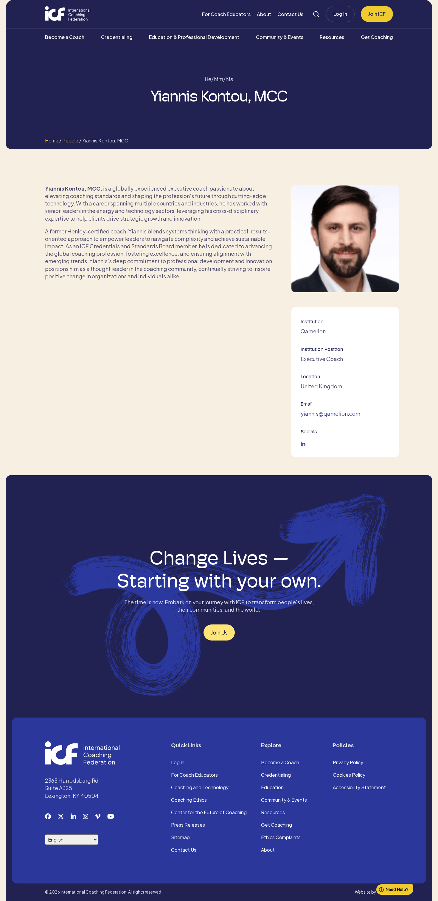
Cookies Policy (349, 775)
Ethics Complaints (281, 837)
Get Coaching (377, 37)
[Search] (316, 14)
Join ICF (377, 14)
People (70, 140)
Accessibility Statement (359, 787)
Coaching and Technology (200, 787)
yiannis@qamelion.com (330, 413)
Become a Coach (64, 37)
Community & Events (279, 37)
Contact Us (290, 14)
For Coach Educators (226, 14)
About (264, 14)
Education (272, 787)
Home (51, 140)
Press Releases (188, 825)
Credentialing (117, 37)
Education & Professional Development (194, 37)
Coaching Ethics (189, 800)
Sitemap (180, 837)
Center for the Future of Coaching (209, 812)
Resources (332, 37)
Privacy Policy (348, 762)
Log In (340, 14)
